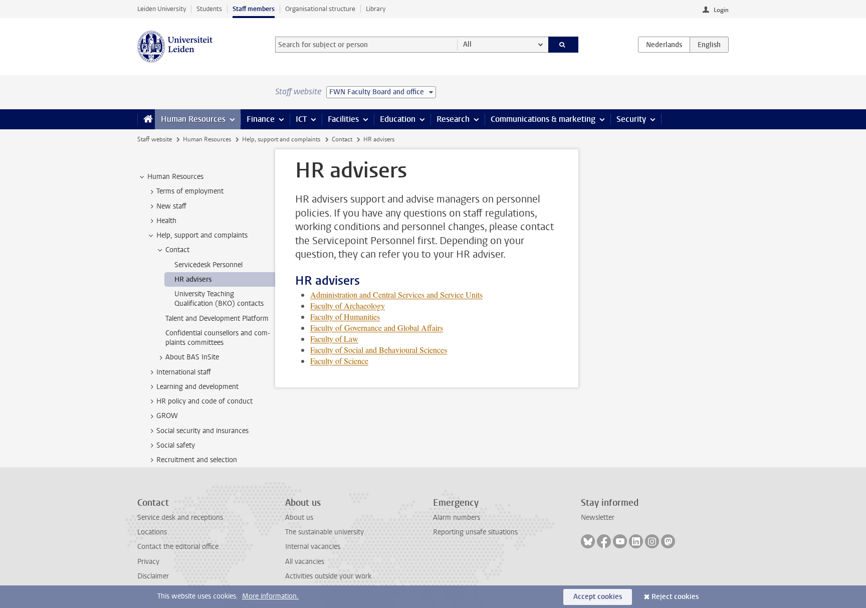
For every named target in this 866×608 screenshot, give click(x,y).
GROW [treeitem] (167, 416)
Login (721, 10)
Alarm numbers (456, 517)
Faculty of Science (339, 360)
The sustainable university (324, 532)
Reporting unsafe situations (475, 532)
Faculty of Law (334, 338)
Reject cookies (675, 596)
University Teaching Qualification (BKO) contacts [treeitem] (219, 298)
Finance (261, 119)
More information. (270, 596)
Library (375, 9)
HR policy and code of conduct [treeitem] (204, 401)
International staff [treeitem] (183, 372)
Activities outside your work (328, 576)
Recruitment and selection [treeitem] (196, 460)
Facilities (343, 119)
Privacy (148, 561)
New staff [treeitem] (171, 206)
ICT (301, 119)
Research (453, 119)
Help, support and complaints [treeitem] (202, 235)
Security (631, 119)
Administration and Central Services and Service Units (396, 294)
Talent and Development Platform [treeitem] (217, 318)
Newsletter (597, 517)
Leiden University (161, 9)
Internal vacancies (312, 546)
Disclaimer (153, 576)
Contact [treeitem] (177, 250)
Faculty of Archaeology (347, 305)
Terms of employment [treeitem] (190, 191)
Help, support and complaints (281, 139)
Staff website (154, 139)
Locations (152, 532)
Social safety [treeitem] (175, 445)
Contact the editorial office (178, 546)
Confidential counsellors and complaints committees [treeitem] (217, 337)
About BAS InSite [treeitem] (192, 357)
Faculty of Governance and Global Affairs (376, 327)
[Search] (563, 45)
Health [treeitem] (166, 221)
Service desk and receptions (180, 517)
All (467, 44)
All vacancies (304, 561)
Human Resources (193, 119)
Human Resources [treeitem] (175, 176)
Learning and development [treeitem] (197, 386)
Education (397, 119)
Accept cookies (597, 596)
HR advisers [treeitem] (192, 279)
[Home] (146, 119)
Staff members (254, 9)
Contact (342, 139)
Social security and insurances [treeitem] (202, 431)
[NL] (664, 45)
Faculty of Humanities (345, 316)
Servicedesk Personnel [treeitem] (208, 265)
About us (299, 517)
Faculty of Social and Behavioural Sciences (378, 349)
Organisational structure (320, 9)
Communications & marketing (543, 119)
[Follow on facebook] (604, 541)
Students (209, 9)
